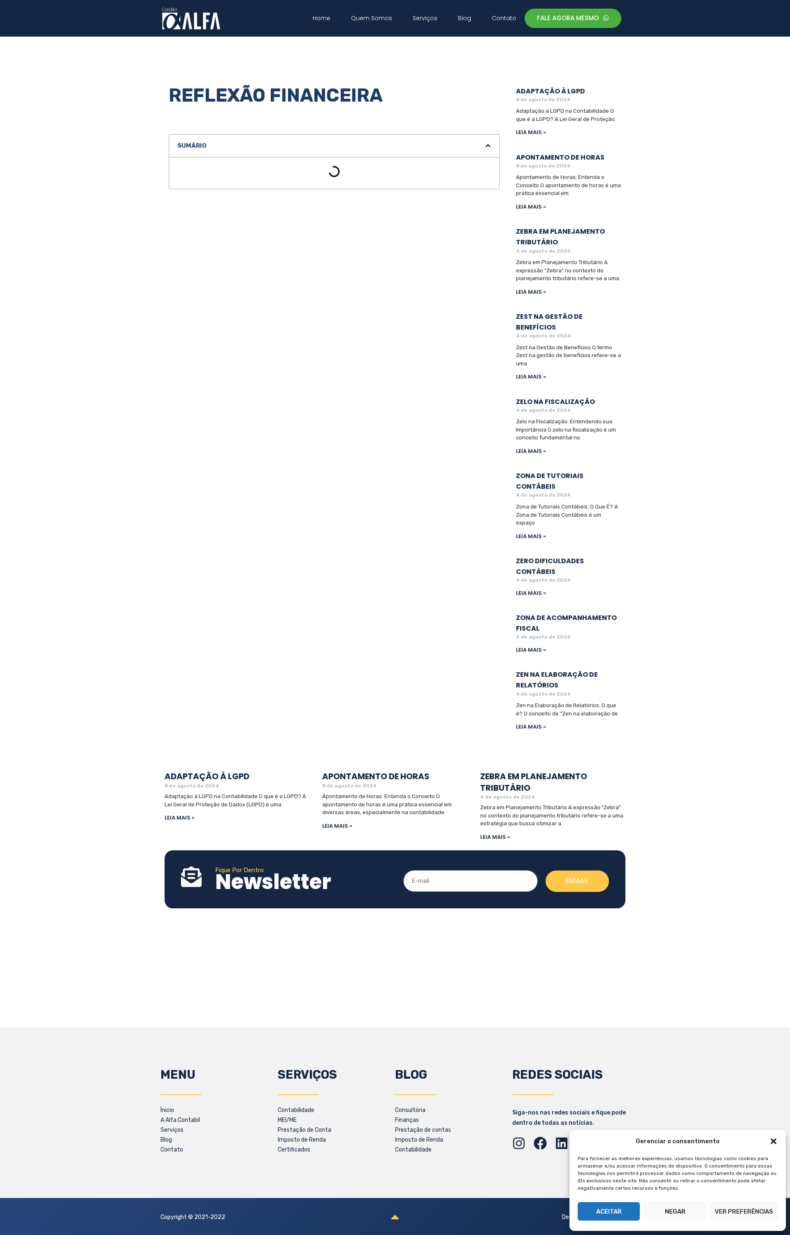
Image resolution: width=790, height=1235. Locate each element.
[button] (773, 1141)
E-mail (413, 865)
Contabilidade (296, 1110)
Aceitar (609, 1211)
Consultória (410, 1110)
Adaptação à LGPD (550, 91)
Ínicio (167, 1110)
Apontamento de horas (560, 157)
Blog (166, 1139)
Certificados (294, 1149)
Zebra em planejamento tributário (533, 782)
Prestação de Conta (304, 1129)
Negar (675, 1211)
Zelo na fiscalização (555, 401)
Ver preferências (744, 1211)
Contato (171, 1149)
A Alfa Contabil (180, 1120)
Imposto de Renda (302, 1139)
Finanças (407, 1120)
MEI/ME (287, 1120)
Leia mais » (531, 132)
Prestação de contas (423, 1129)
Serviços (172, 1129)
